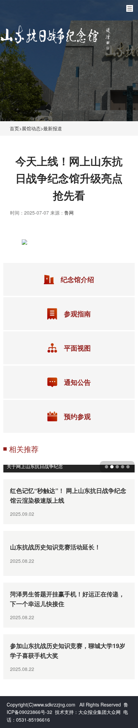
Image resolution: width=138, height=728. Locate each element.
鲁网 (69, 212)
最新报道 (52, 128)
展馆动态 (31, 128)
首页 (14, 128)
